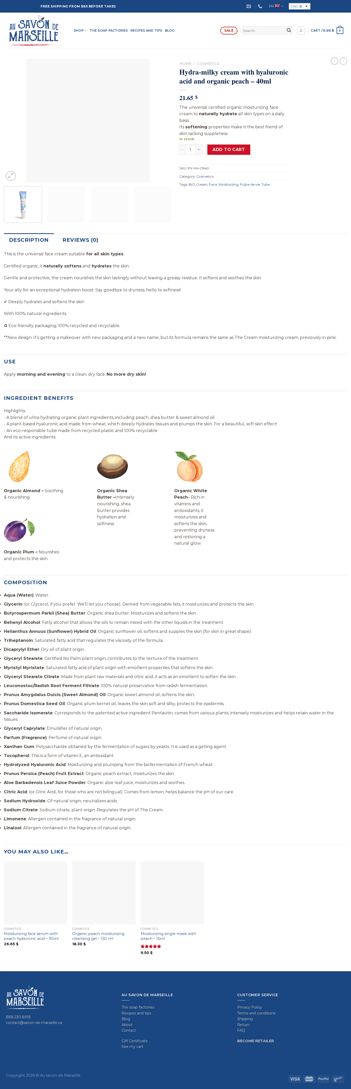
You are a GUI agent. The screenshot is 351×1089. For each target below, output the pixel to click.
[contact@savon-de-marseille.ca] (249, 6)
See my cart (132, 1046)
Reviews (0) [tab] (80, 240)
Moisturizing (228, 184)
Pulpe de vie (250, 184)
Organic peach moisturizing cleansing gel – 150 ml (98, 936)
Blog (170, 30)
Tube (266, 184)
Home (185, 63)
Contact (129, 1030)
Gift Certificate (135, 1041)
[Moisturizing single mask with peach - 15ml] (172, 893)
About (127, 1024)
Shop (79, 30)
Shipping (245, 1018)
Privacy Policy (249, 1007)
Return (243, 1024)
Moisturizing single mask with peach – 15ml (168, 936)
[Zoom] (11, 176)
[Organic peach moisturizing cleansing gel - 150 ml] (104, 893)
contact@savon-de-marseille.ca (34, 1022)
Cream (201, 184)
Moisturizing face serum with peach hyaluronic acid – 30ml (31, 936)
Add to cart (229, 149)
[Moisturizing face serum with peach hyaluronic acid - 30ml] (35, 893)
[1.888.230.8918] (260, 6)
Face (213, 184)
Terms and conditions (256, 1013)
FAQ (241, 1030)
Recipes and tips (146, 30)
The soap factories (109, 30)
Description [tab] (29, 240)
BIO (192, 184)
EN (271, 6)
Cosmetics (208, 63)
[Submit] (288, 30)
